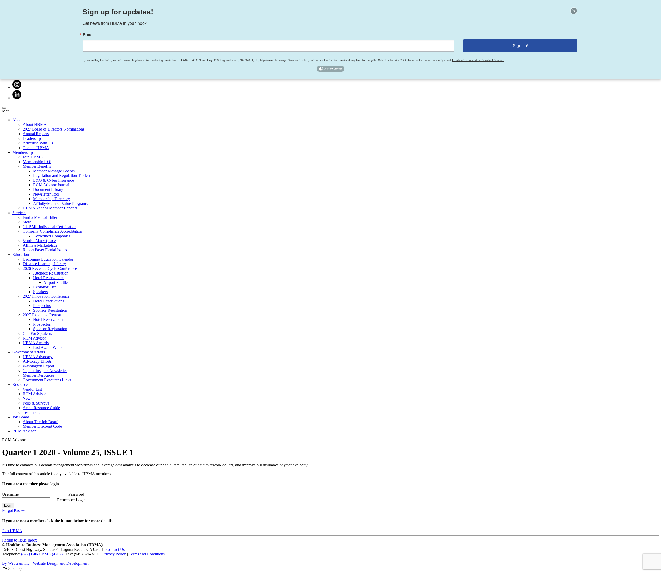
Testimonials (33, 412)
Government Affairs (28, 352)
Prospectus (42, 305)
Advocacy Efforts (37, 361)
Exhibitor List (44, 287)
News (27, 398)
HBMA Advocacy (38, 356)
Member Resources (38, 375)
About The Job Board (40, 421)
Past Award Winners (49, 347)
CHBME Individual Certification (49, 226)
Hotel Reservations (48, 278)
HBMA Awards (36, 343)
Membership (22, 152)
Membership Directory (51, 199)
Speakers (40, 291)
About (17, 120)
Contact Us (115, 549)
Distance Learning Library (44, 264)
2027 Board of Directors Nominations (53, 129)
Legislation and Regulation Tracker (61, 175)
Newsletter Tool (46, 194)
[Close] (574, 11)
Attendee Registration (50, 273)
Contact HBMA (36, 148)
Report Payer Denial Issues (45, 250)
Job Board (20, 417)
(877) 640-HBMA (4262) (42, 554)
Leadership (32, 138)
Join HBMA (33, 157)
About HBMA (35, 124)
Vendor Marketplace (39, 240)
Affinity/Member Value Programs (60, 203)
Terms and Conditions (147, 554)
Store (27, 222)
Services (19, 213)
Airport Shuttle (55, 282)
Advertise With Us (38, 143)
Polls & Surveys (36, 403)
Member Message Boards (54, 171)
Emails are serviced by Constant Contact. (478, 60)
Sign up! (520, 46)
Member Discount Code (42, 426)
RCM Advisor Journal (51, 185)
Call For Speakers (37, 333)
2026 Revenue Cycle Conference (50, 268)
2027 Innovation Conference (46, 296)
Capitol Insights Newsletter (45, 370)
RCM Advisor (34, 338)
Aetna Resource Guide (41, 408)
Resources (20, 384)
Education (20, 254)
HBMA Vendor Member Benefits (50, 208)
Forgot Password (16, 510)
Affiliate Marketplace (40, 245)
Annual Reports (36, 134)
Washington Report (38, 366)
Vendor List (32, 389)
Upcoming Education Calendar (48, 259)
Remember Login (71, 500)
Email (88, 35)
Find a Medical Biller (40, 217)
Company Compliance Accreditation (52, 231)
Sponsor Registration (50, 310)
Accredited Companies (51, 236)
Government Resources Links (47, 380)
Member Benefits (37, 166)
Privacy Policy (114, 554)
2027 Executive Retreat (42, 315)
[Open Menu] (4, 108)
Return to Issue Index (19, 540)
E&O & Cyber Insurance (53, 180)
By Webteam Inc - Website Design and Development (45, 563)
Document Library (48, 189)
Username (11, 494)
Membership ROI (37, 161)
